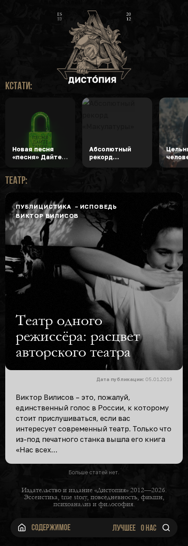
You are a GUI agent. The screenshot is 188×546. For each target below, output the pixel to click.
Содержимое (50, 527)
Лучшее (124, 528)
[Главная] (21, 527)
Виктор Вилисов (47, 215)
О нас (149, 528)
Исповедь (98, 206)
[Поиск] (166, 527)
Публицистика (43, 206)
